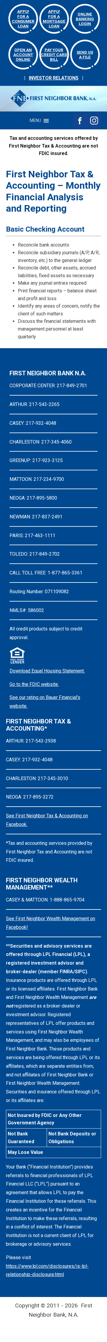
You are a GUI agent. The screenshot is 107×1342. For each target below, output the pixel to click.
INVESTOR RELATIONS (53, 78)
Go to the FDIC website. (34, 684)
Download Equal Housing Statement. (47, 671)
